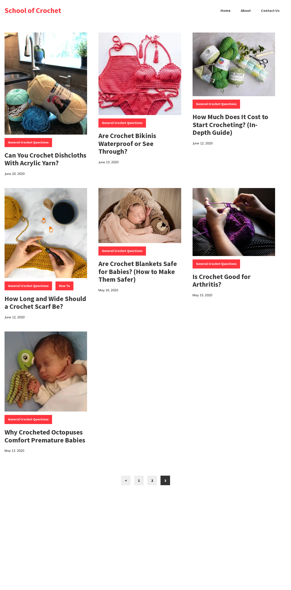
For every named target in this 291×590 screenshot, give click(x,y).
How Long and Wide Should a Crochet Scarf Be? (45, 302)
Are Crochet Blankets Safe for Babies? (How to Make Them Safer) (137, 271)
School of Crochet (33, 10)
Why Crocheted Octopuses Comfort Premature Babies (45, 436)
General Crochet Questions (28, 142)
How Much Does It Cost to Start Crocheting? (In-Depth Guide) (230, 124)
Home (226, 10)
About (246, 10)
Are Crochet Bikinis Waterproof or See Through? (127, 143)
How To (64, 286)
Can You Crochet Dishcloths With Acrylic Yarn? (45, 159)
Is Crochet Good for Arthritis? (222, 280)
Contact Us (270, 10)
